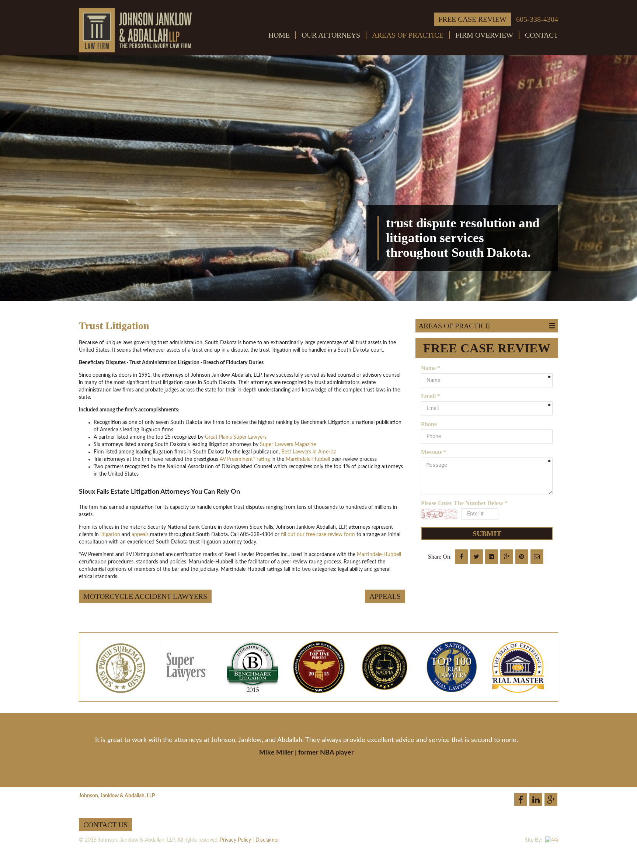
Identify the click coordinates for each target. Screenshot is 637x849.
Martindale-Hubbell (308, 459)
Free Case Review (472, 19)
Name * (430, 368)
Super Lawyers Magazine (288, 444)
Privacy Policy (235, 840)
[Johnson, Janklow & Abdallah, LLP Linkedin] (535, 799)
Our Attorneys (331, 35)
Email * (430, 396)
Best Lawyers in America (309, 452)
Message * (433, 452)
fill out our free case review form (318, 534)
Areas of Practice (407, 35)
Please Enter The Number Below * (464, 503)
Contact (541, 35)
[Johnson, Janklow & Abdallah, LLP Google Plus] (550, 799)
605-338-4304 (537, 19)
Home (279, 35)
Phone (429, 424)
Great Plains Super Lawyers (236, 437)
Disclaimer (267, 840)
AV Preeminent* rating (245, 459)
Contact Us (105, 825)
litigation (110, 534)
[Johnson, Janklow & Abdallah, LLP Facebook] (520, 799)
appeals (141, 534)
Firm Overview (484, 35)
